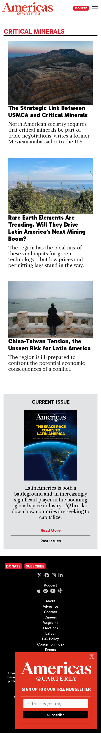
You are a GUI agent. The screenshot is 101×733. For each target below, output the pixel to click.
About (50, 601)
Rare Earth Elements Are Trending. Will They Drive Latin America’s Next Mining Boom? (46, 228)
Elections (50, 628)
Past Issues (50, 541)
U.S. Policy (50, 639)
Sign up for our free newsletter (56, 689)
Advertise (50, 606)
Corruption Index (50, 644)
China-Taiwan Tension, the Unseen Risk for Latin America (49, 345)
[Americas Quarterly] (27, 9)
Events (50, 650)
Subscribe (35, 566)
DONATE (81, 8)
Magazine (50, 623)
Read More (51, 530)
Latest (50, 633)
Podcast (50, 585)
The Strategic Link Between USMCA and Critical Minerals (48, 111)
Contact (50, 612)
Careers (50, 617)
